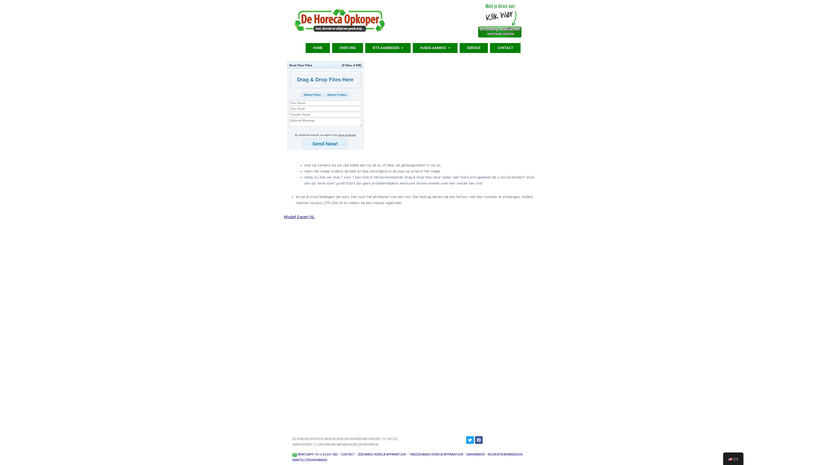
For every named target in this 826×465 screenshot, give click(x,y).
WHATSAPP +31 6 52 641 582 (317, 454)
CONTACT (505, 48)
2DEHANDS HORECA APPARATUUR (382, 454)
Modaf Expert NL (299, 217)
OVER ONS (347, 48)
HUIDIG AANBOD (433, 48)
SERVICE (474, 48)
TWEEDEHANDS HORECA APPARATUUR (436, 454)
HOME (318, 48)
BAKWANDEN (476, 454)
